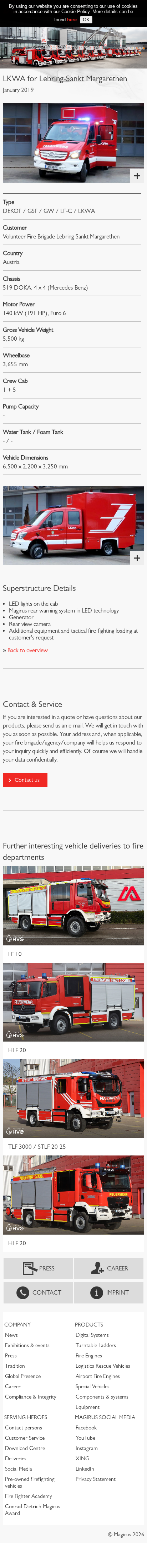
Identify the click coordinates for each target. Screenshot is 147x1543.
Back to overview (27, 650)
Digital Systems (92, 1335)
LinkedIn (85, 1469)
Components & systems (102, 1397)
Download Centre (25, 1448)
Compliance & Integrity (30, 1397)
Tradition (15, 1366)
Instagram (87, 1448)
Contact (46, 1292)
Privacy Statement (96, 1479)
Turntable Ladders (96, 1345)
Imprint (117, 1292)
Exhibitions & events (27, 1345)
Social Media (18, 1469)
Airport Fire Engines (98, 1376)
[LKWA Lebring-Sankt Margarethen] (73, 142)
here (72, 19)
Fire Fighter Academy (28, 1496)
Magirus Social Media (105, 1417)
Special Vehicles (93, 1386)
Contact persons (23, 1427)
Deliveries (15, 1458)
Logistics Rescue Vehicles (103, 1366)
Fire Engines (89, 1355)
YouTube (85, 1438)
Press (47, 1268)
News (11, 1335)
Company (17, 1325)
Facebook (86, 1427)
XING (82, 1458)
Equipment (88, 1407)
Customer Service (25, 1438)
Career (117, 1268)
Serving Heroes (25, 1417)
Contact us (27, 779)
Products (89, 1325)
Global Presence (23, 1376)
